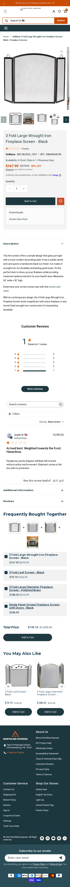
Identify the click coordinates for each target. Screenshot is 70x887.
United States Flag (45, 805)
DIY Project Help (43, 743)
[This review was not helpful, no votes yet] (60, 480)
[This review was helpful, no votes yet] (54, 480)
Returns (7, 805)
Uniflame (10, 154)
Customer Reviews (45, 764)
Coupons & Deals (11, 815)
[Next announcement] (66, 3)
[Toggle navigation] (6, 28)
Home (6, 37)
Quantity (10, 181)
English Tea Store (44, 794)
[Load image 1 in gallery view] (15, 119)
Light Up (40, 799)
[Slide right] (66, 119)
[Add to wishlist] (59, 11)
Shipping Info (9, 794)
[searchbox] (32, 404)
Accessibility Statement (47, 753)
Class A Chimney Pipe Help (49, 758)
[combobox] (27, 21)
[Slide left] (4, 119)
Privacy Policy (42, 769)
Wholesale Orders (44, 748)
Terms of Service (44, 774)
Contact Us (8, 789)
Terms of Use (56, 864)
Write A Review (35, 389)
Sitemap (7, 820)
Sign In (6, 810)
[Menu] (5, 11)
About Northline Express (47, 737)
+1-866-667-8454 (15, 752)
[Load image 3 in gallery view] (41, 119)
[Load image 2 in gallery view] (28, 119)
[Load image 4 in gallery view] (54, 119)
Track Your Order (11, 826)
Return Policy (9, 799)
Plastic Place (42, 810)
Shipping (9, 169)
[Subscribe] (60, 858)
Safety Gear (41, 789)
